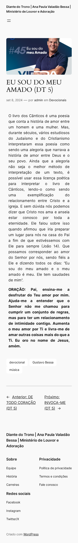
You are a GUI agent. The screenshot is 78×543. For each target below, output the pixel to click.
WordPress (31, 534)
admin (38, 100)
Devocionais (57, 100)
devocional (17, 362)
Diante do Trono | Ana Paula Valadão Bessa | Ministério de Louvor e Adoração (38, 440)
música (14, 370)
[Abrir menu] (8, 20)
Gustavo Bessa (43, 362)
